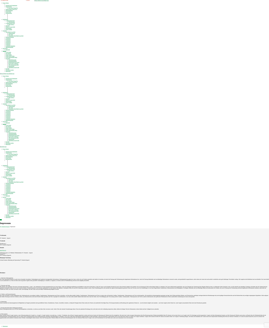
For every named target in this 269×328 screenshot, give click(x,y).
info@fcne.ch (3, 250)
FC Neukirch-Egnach (5, 226)
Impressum (5, 326)
